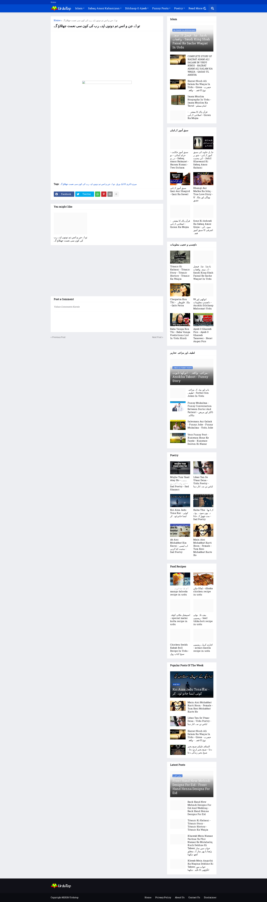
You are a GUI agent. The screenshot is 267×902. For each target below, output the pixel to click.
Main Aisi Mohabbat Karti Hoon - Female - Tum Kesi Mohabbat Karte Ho (202, 547)
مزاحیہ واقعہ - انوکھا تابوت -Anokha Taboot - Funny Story (191, 377)
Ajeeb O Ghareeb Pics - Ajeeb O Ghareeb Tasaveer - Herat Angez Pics (202, 335)
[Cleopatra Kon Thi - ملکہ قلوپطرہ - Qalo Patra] (180, 289)
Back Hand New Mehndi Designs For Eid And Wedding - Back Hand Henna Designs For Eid (199, 808)
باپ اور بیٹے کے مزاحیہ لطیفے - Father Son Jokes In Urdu (198, 392)
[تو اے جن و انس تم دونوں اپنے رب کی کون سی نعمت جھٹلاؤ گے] (70, 223)
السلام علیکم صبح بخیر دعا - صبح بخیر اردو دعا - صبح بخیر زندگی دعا (200, 749)
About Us (179, 897)
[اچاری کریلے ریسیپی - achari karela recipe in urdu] (203, 635)
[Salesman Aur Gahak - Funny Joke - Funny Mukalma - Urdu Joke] (178, 425)
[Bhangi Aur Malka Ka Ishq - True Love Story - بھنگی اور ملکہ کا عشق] (203, 178)
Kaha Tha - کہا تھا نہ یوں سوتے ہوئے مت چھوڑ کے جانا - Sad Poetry (203, 514)
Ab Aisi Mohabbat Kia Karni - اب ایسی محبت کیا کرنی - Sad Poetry (179, 545)
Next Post (157, 337)
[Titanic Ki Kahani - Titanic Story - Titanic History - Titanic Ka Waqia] (180, 257)
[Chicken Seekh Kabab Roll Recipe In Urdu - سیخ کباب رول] (180, 635)
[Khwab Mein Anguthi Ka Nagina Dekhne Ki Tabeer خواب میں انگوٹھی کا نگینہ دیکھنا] (178, 864)
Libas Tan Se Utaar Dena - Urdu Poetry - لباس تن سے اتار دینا (203, 482)
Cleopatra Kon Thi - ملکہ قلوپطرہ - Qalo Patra (180, 302)
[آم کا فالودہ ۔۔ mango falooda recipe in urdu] (180, 579)
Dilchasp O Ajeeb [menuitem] (136, 8)
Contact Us (194, 897)
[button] (204, 8)
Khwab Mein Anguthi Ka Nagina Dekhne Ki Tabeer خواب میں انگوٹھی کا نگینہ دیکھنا (200, 865)
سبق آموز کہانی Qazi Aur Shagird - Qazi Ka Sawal (180, 191)
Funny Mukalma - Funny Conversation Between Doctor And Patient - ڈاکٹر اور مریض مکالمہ (200, 409)
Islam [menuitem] (79, 8)
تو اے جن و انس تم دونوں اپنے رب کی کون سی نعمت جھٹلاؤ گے (90, 20)
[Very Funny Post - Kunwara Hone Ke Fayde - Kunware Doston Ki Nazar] (178, 438)
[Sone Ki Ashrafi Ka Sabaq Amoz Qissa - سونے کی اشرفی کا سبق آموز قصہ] (203, 211)
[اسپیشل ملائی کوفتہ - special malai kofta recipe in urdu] (180, 605)
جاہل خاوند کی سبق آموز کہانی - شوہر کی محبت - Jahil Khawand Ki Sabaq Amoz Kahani (203, 160)
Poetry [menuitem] (178, 8)
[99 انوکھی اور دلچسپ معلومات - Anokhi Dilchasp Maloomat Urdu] (203, 289)
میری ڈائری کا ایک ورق (126, 184)
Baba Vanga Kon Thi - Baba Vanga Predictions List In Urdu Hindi (180, 333)
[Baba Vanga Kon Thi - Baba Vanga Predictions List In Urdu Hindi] (180, 319)
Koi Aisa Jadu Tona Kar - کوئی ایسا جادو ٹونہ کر (179, 513)
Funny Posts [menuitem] (160, 8)
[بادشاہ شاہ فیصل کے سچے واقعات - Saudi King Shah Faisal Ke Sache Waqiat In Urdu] (203, 257)
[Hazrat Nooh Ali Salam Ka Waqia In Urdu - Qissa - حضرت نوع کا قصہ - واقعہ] (178, 84)
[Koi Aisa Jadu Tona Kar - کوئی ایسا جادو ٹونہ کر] (180, 500)
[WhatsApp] (97, 194)
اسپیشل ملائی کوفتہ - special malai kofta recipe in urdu (180, 619)
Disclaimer (210, 897)
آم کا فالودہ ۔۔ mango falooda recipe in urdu (179, 591)
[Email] (110, 194)
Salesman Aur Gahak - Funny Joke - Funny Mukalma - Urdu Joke (200, 424)
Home (53, 2)
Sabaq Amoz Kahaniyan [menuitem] (104, 8)
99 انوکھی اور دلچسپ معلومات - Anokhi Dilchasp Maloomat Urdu (203, 304)
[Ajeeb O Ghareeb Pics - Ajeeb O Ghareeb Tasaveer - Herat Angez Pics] (203, 319)
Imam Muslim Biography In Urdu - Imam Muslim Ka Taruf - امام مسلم (199, 101)
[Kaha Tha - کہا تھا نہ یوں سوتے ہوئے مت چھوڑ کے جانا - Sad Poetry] (203, 500)
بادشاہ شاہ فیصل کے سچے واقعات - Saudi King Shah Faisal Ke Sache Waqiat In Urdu (191, 41)
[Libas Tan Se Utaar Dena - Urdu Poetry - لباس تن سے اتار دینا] (203, 467)
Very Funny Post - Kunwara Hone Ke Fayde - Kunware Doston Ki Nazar (198, 439)
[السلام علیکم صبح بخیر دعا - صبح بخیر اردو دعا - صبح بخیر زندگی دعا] (178, 750)
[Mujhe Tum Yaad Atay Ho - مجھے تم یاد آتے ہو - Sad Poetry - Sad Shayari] (180, 467)
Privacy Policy (163, 897)
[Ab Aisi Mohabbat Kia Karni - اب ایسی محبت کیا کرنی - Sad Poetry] (180, 530)
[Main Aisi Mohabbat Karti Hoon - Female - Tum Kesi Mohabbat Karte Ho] (203, 530)
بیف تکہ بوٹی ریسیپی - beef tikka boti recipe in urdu (203, 619)
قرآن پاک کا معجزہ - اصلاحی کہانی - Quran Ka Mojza (199, 115)
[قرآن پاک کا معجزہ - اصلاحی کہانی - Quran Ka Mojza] (178, 115)
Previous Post (59, 337)
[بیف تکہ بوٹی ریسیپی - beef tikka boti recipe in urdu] (203, 605)
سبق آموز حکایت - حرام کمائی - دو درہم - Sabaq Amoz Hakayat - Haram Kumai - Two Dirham (179, 160)
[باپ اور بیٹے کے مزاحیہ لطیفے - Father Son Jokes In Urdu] (178, 393)
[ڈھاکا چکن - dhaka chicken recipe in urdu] (203, 579)
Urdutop (73, 897)
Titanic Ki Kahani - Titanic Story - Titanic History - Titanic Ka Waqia (180, 272)
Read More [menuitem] (195, 8)
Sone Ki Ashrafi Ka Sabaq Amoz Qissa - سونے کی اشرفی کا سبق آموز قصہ (203, 227)
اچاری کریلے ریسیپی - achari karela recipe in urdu (203, 647)
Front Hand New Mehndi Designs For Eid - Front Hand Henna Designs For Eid (191, 787)
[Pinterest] (103, 194)
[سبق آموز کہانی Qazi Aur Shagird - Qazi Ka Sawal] (180, 178)
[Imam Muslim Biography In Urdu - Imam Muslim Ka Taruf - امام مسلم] (178, 100)
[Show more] (116, 194)
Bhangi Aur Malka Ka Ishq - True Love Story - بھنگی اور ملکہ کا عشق (203, 194)
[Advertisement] (107, 56)
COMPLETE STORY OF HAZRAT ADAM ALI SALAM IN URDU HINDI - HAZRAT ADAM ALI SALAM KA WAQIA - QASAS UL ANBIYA (200, 65)
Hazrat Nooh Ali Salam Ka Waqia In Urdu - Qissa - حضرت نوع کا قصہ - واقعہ (199, 85)
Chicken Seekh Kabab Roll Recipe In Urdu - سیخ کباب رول (179, 649)
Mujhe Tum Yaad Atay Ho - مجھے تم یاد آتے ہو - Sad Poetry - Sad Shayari (179, 483)
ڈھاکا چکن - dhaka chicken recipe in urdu (203, 591)
